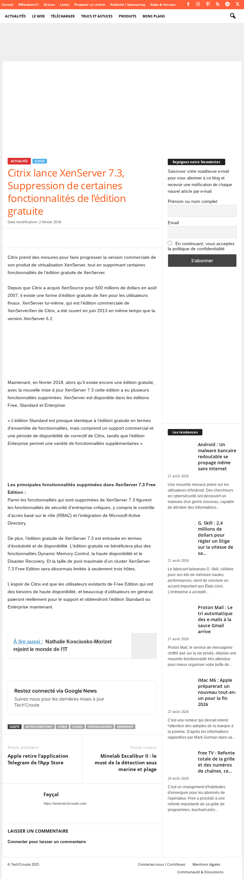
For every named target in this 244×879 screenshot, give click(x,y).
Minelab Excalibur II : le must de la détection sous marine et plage (126, 762)
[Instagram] (198, 4)
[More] (116, 238)
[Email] (72, 238)
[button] (233, 16)
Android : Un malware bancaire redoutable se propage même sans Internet (217, 456)
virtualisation (100, 727)
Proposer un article (89, 4)
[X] (237, 4)
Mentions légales (206, 864)
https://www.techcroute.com (65, 803)
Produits (127, 16)
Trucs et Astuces (96, 16)
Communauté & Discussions (200, 871)
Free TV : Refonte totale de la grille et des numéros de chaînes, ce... (216, 762)
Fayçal (51, 794)
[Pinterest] (208, 4)
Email (173, 222)
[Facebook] (188, 4)
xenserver (125, 727)
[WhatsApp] (57, 238)
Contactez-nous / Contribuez (161, 864)
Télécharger (63, 16)
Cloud (40, 161)
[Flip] (101, 238)
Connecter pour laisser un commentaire (47, 841)
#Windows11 (28, 4)
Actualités (15, 16)
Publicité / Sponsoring (127, 4)
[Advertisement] (122, 105)
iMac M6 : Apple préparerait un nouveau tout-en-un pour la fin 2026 (217, 692)
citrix (62, 727)
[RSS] (217, 4)
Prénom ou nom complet (192, 201)
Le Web (38, 16)
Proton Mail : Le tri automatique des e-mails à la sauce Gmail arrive (215, 619)
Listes (64, 4)
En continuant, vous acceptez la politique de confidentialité (201, 246)
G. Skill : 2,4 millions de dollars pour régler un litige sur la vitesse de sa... (215, 538)
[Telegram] (227, 4)
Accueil (7, 4)
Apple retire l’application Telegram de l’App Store (38, 759)
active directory (39, 727)
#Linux (49, 4)
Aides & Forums (162, 4)
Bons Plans (154, 16)
